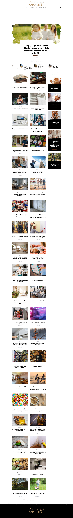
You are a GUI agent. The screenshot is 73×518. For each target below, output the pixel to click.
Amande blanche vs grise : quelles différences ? (55, 124)
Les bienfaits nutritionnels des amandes (20, 473)
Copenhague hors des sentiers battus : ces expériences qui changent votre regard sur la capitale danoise (28, 67)
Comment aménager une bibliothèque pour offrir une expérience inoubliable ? (20, 366)
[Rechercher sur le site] (60, 7)
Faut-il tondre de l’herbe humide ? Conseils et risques (38, 494)
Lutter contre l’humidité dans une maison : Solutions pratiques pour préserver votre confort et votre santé (38, 216)
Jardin (38, 341)
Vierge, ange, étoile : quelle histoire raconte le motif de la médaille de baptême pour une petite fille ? (36, 49)
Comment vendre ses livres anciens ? (20, 87)
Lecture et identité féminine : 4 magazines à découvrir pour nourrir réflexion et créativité (37, 130)
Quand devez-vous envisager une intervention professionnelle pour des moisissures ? (38, 452)
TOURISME (40, 7)
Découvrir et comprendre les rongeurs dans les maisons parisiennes (38, 258)
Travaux (20, 491)
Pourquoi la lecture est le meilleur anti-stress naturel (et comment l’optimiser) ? (57, 66)
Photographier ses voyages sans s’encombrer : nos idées (37, 171)
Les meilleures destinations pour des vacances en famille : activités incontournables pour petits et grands (38, 388)
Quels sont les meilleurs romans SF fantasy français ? (37, 88)
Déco (20, 191)
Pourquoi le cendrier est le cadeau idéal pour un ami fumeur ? (20, 215)
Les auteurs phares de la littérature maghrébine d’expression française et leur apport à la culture (54, 145)
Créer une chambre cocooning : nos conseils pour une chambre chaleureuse (20, 194)
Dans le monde (37, 191)
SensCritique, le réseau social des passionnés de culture (20, 323)
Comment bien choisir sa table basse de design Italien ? (20, 387)
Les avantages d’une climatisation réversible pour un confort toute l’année (20, 344)
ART (36, 7)
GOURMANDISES (32, 7)
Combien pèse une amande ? (55, 105)
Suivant (32, 500)
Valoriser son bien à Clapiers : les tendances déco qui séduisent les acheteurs (20, 258)
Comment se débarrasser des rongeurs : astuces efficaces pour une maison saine (20, 280)
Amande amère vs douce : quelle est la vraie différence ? (20, 430)
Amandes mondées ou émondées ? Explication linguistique (20, 451)
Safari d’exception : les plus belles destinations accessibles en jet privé (37, 193)
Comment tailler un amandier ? (55, 165)
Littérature (40, 64)
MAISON (27, 7)
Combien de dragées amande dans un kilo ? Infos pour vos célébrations (20, 409)
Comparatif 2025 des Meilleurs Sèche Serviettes (37, 108)
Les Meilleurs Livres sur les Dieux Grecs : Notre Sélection (42, 66)
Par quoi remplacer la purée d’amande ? (54, 87)
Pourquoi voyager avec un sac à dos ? (20, 237)
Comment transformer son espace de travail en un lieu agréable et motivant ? (20, 130)
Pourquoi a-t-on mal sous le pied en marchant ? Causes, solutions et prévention (20, 172)
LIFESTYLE (44, 7)
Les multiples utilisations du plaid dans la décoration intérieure (38, 301)
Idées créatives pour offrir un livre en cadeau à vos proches (38, 365)
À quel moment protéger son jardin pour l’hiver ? (37, 343)
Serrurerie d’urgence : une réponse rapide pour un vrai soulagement (20, 151)
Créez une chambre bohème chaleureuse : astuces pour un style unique (20, 302)
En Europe (25, 64)
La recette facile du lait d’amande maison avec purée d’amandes (38, 409)
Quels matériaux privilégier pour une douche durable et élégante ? (37, 473)
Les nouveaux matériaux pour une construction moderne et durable (20, 494)
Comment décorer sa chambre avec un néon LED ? (37, 323)
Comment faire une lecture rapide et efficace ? (20, 108)
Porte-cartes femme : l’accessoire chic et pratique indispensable (38, 279)
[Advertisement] (36, 15)
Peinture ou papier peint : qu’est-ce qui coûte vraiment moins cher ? (37, 237)
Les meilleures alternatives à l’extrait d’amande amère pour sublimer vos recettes (37, 430)
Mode (38, 277)
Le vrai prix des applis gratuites (37, 150)
